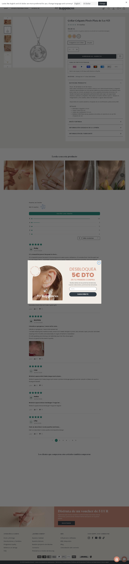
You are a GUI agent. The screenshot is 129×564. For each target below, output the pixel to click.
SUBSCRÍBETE (82, 294)
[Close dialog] (99, 262)
